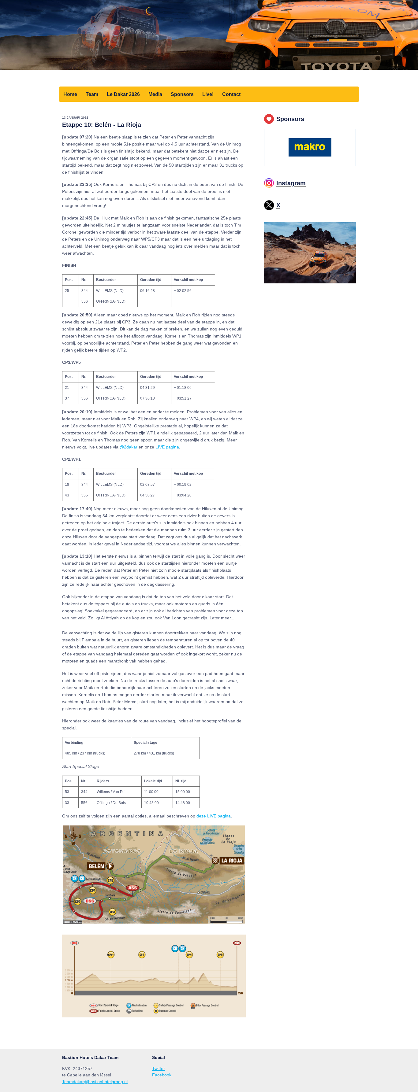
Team (92, 94)
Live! (208, 94)
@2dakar (128, 447)
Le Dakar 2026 (123, 94)
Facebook (161, 1074)
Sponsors (182, 94)
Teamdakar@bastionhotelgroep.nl (95, 1081)
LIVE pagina (167, 447)
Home (70, 94)
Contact (231, 94)
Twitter (158, 1068)
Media (155, 94)
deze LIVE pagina (213, 815)
